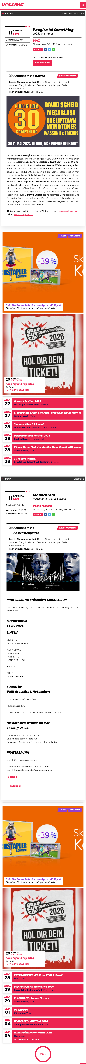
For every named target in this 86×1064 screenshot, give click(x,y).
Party (8, 479)
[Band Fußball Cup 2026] (43, 354)
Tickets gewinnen (20, 390)
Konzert (9, 14)
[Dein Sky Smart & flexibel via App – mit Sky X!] (43, 272)
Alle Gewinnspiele (68, 76)
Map (38, 49)
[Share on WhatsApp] (53, 49)
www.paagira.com (23, 214)
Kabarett (79, 14)
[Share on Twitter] (49, 49)
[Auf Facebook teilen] (45, 49)
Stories (63, 236)
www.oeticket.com (68, 211)
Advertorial (75, 236)
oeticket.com (42, 63)
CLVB (31, 1062)
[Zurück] (3, 13)
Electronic (68, 14)
